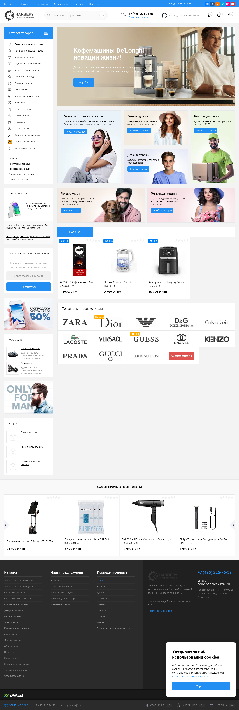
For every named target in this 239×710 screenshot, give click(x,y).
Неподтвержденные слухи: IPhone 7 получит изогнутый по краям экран (28, 238)
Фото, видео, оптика (14, 676)
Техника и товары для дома (18, 586)
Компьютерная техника (16, 604)
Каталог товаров (20, 33)
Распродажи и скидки (20, 169)
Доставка (42, 4)
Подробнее (84, 82)
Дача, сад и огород (13, 610)
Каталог (25, 4)
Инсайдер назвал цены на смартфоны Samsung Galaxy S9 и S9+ (38, 206)
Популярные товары (19, 163)
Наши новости (18, 193)
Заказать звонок (138, 17)
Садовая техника (13, 616)
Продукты (9, 652)
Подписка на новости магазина (29, 253)
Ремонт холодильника (32, 447)
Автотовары (10, 634)
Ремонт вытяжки (29, 432)
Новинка (74, 232)
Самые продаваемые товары (119, 487)
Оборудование (11, 646)
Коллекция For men (30, 348)
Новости (94, 4)
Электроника (11, 622)
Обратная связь (19, 705)
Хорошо (200, 686)
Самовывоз (61, 4)
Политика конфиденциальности (113, 628)
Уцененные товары (18, 179)
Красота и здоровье (14, 592)
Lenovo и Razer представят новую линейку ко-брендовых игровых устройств (27, 226)
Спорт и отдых (11, 658)
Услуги (13, 423)
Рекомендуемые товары (21, 174)
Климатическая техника (16, 628)
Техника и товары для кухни (18, 580)
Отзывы (101, 616)
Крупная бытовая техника (17, 598)
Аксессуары (26, 363)
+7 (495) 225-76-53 (44, 705)
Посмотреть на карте (160, 610)
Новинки (13, 158)
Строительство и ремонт (17, 664)
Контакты (102, 622)
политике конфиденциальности (190, 676)
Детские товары (12, 640)
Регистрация (184, 3)
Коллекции (16, 339)
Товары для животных (15, 670)
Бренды (78, 4)
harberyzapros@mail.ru (214, 584)
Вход (172, 3)
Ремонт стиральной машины (30, 463)
